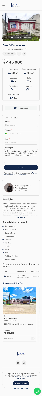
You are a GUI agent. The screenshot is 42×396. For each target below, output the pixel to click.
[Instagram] (24, 362)
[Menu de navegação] (3, 5)
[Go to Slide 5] (22, 310)
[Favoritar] (19, 54)
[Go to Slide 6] (23, 310)
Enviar (21, 167)
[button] (21, 27)
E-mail (7, 139)
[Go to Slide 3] (18, 310)
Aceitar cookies (21, 383)
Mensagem (9, 148)
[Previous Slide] (4, 27)
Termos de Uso (19, 377)
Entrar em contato (11, 118)
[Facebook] (18, 362)
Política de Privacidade (18, 175)
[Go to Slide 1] (15, 310)
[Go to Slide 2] (17, 310)
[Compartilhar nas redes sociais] (24, 54)
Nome (7, 121)
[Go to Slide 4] (20, 310)
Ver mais (20, 217)
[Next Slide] (38, 27)
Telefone (8, 130)
